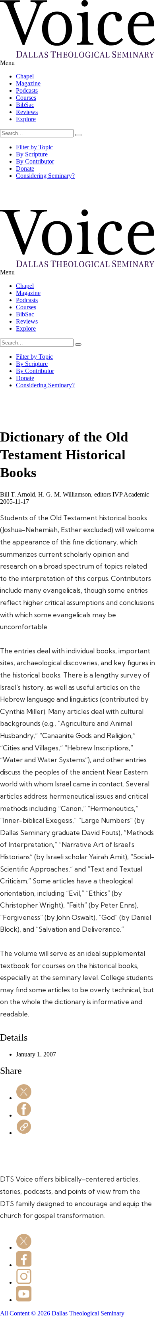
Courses (26, 97)
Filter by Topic (34, 147)
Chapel (25, 76)
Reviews (27, 111)
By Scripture (32, 154)
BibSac (25, 104)
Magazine (28, 83)
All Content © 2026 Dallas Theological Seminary (62, 1313)
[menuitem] (85, 76)
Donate (25, 168)
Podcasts (27, 90)
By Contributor (35, 161)
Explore (26, 119)
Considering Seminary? (45, 175)
